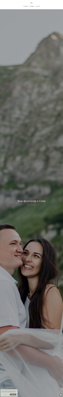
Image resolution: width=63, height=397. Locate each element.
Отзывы (31, 6)
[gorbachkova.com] (31, 3)
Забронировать (31, 204)
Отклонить (5, 394)
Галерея (25, 6)
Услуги (38, 6)
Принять (13, 394)
